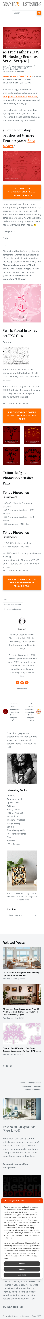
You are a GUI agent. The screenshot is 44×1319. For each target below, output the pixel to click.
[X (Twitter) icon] (27, 682)
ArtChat (11, 806)
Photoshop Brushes (16, 834)
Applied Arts (13, 802)
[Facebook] (3, 1066)
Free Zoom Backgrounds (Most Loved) (19, 1128)
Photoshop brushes (12, 609)
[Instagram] (10, 1066)
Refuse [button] (22, 1269)
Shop (9, 837)
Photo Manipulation (16, 830)
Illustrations (12, 816)
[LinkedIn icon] (17, 682)
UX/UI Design (13, 844)
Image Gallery (13, 823)
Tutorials (11, 840)
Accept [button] (22, 1264)
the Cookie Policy (17, 1256)
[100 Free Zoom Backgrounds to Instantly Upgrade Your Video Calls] (22, 958)
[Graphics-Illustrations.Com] (22, 4)
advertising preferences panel (26, 1230)
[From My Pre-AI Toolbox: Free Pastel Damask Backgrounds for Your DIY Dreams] (22, 1033)
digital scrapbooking (12, 604)
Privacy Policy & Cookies (31, 1086)
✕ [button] (39, 1200)
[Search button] (39, 13)
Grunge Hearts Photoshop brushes (20, 96)
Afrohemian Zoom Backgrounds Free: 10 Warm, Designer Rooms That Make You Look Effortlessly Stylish (21, 1012)
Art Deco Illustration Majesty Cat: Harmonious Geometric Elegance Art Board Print (22, 896)
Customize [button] (22, 1275)
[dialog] (22, 1238)
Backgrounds (13, 809)
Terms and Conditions (32, 1089)
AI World (11, 795)
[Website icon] (22, 682)
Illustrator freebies (16, 820)
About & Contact (34, 1083)
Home (6, 76)
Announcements (15, 799)
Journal (10, 827)
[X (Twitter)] (7, 1066)
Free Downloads (17, 71)
